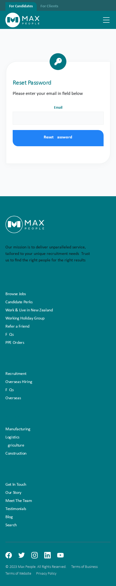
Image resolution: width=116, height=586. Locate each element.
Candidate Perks (18, 302)
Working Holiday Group (24, 318)
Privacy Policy (46, 574)
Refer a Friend (17, 326)
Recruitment (15, 374)
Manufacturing (17, 429)
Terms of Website (18, 574)
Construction (15, 453)
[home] (22, 19)
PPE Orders (14, 343)
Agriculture (14, 445)
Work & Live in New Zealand (29, 310)
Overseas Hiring (18, 382)
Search (11, 525)
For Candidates (21, 6)
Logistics (12, 437)
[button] (106, 20)
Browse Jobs (15, 294)
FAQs (9, 334)
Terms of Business (84, 567)
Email (58, 108)
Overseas (13, 398)
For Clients (49, 6)
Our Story (13, 493)
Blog (9, 517)
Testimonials (15, 509)
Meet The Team (18, 501)
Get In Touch (15, 484)
